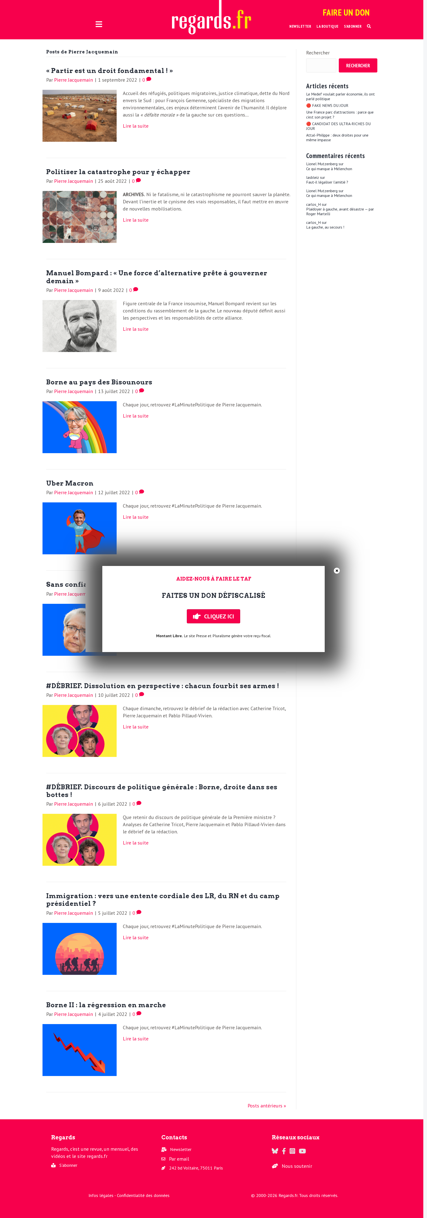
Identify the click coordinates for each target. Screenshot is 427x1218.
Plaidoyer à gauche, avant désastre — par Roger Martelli (340, 211)
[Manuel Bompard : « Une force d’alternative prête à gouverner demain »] (80, 325)
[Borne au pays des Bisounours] (80, 426)
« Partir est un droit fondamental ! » (109, 70)
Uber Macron (70, 483)
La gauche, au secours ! (325, 227)
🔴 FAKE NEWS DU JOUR (327, 105)
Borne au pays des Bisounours (99, 382)
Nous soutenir (297, 1166)
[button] (369, 26)
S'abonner (68, 1165)
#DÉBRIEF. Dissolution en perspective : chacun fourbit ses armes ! (162, 686)
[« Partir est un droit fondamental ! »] (80, 115)
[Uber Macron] (80, 528)
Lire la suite (136, 126)
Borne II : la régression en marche (106, 1005)
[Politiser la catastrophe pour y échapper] (80, 216)
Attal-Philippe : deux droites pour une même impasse (337, 137)
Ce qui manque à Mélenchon (329, 168)
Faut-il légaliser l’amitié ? (327, 182)
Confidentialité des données (143, 1195)
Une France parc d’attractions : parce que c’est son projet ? (340, 114)
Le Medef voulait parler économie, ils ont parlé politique (340, 96)
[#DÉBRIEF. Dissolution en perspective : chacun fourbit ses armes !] (80, 730)
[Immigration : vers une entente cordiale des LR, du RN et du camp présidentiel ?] (80, 948)
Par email (179, 1159)
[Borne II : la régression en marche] (80, 1049)
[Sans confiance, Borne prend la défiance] (80, 629)
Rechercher (318, 52)
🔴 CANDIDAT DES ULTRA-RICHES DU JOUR (338, 126)
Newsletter (181, 1149)
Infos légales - (102, 1195)
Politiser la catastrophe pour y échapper (118, 172)
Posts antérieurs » (267, 1105)
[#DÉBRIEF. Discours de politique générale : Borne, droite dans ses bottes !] (80, 839)
